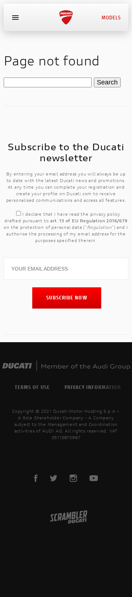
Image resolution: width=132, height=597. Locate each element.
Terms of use (32, 386)
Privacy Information (93, 386)
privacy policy (105, 214)
